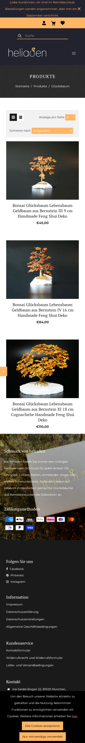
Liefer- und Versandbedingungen (29, 665)
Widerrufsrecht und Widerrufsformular (34, 658)
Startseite (22, 86)
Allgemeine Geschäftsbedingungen (31, 627)
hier (74, 716)
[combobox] (70, 117)
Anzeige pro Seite (52, 117)
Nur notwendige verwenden (42, 736)
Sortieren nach (20, 130)
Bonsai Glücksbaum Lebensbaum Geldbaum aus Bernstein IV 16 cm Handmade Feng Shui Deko (42, 310)
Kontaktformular (18, 650)
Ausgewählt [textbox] (41, 131)
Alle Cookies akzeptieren (42, 726)
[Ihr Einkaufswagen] (53, 23)
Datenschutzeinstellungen (25, 619)
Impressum (14, 604)
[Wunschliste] (62, 23)
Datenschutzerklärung (22, 612)
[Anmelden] (44, 23)
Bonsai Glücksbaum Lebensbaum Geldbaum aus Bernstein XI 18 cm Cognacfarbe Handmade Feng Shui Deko (42, 412)
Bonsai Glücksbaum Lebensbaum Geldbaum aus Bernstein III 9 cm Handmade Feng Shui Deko (42, 211)
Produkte (40, 86)
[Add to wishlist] (37, 170)
